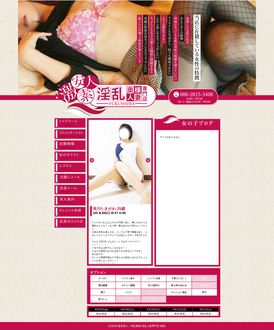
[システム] (70, 167)
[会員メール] (70, 189)
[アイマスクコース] (70, 178)
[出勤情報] (70, 145)
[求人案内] (70, 200)
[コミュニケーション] (70, 134)
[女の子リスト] (70, 156)
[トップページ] (70, 123)
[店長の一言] (70, 223)
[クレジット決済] (70, 212)
